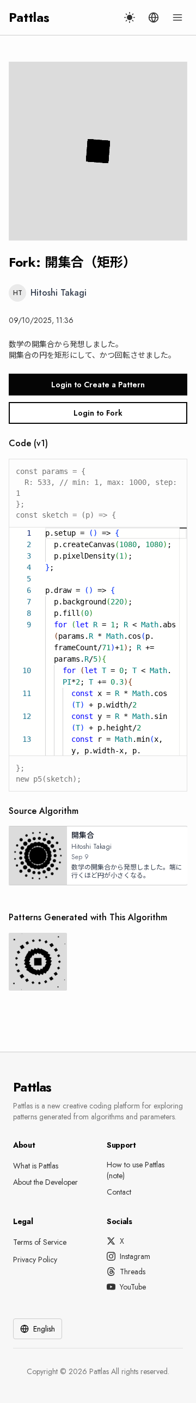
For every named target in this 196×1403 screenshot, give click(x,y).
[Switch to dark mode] (129, 17)
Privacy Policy (35, 1259)
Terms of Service (39, 1242)
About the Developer (45, 1182)
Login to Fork (98, 412)
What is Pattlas (35, 1165)
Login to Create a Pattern (98, 384)
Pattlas (29, 17)
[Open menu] (177, 17)
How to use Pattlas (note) (135, 1170)
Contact (119, 1191)
